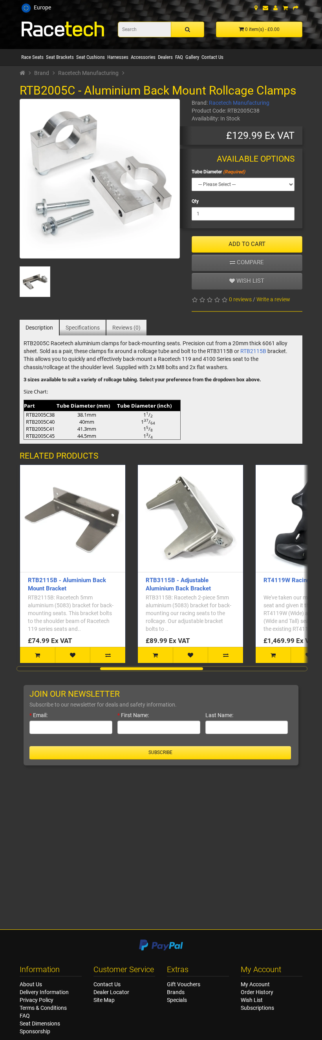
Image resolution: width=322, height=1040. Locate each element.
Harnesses (117, 57)
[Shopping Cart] (285, 8)
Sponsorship (35, 1031)
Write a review (273, 299)
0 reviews (240, 299)
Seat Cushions (90, 57)
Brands (176, 992)
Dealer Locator (111, 992)
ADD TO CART (247, 244)
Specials (177, 1000)
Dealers (165, 57)
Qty (195, 201)
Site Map (104, 1000)
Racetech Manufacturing (88, 73)
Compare (249, 262)
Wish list (249, 280)
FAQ (179, 57)
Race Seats (32, 57)
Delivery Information (44, 992)
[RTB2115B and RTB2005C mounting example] (35, 281)
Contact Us (212, 57)
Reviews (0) (126, 327)
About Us (31, 984)
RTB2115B (253, 351)
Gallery (192, 57)
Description (39, 327)
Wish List (252, 1000)
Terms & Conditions (43, 1008)
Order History (257, 992)
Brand (41, 73)
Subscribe (160, 752)
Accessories (143, 57)
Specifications (83, 327)
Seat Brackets (60, 57)
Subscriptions (257, 1008)
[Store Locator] (256, 8)
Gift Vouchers (183, 984)
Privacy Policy (36, 1000)
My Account (255, 984)
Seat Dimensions (40, 1023)
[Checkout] (295, 8)
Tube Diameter (207, 172)
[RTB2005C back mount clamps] (100, 179)
